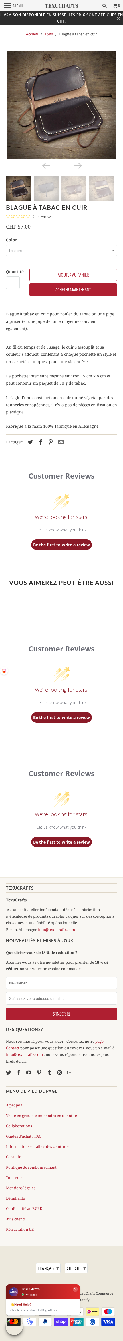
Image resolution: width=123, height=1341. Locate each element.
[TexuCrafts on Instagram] (60, 1072)
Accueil (32, 34)
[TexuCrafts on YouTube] (29, 1072)
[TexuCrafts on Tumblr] (50, 1072)
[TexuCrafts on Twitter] (9, 1072)
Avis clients (16, 1219)
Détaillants (15, 1198)
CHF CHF (76, 1267)
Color (11, 240)
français (48, 1267)
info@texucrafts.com (56, 929)
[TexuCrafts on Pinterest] (40, 1072)
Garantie (13, 1156)
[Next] (77, 165)
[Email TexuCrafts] (70, 1072)
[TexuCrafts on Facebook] (19, 1072)
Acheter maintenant (73, 290)
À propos (14, 1105)
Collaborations (19, 1125)
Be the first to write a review (61, 544)
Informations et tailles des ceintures (37, 1146)
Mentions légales (20, 1187)
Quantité (15, 271)
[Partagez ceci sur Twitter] (29, 442)
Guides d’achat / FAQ (24, 1136)
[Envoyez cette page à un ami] (60, 442)
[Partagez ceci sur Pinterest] (49, 442)
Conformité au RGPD (24, 1208)
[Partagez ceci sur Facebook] (39, 442)
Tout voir (14, 1177)
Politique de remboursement (31, 1167)
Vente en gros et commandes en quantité (41, 1115)
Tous (49, 34)
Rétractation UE (20, 1229)
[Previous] (45, 165)
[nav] (13, 5)
